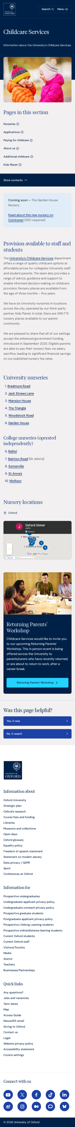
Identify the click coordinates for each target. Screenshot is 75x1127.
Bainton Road (18, 459)
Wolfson (15, 481)
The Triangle (17, 408)
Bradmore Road (19, 386)
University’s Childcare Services (31, 258)
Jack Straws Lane (21, 393)
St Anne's (15, 473)
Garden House (18, 423)
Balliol (12, 451)
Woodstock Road (21, 415)
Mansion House (19, 401)
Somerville (16, 466)
